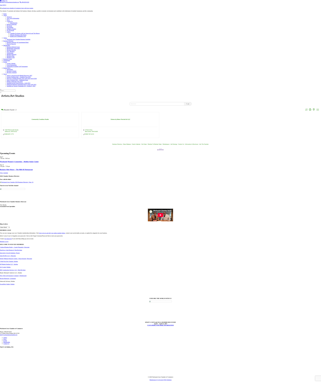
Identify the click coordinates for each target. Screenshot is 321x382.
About (5, 15)
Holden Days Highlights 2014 (18, 36)
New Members (11, 51)
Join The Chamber (204, 144)
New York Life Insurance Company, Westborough (13, 275)
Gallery (9, 32)
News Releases (127, 144)
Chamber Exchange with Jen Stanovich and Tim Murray (25, 33)
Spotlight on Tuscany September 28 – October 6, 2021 (21, 86)
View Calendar (4, 173)
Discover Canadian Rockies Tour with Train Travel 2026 (22, 78)
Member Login (11, 57)
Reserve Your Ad (11, 44)
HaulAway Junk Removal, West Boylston (11, 250)
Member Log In (4, 241)
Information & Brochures (191, 144)
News (8, 20)
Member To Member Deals (155, 144)
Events (5, 62)
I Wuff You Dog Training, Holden (9, 261)
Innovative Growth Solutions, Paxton (10, 253)
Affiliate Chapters (11, 29)
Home (5, 14)
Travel (5, 74)
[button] (2, 109)
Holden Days (6, 68)
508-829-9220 (25, 2)
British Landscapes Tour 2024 (15, 81)
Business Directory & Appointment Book (18, 42)
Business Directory (8, 41)
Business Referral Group (13, 47)
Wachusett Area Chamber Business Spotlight (18, 39)
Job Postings (10, 27)
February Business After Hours (18, 35)
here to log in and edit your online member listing (52, 233)
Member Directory (11, 54)
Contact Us (10, 5)
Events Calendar (11, 63)
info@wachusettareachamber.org (10, 2)
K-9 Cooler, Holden (5, 267)
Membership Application (13, 48)
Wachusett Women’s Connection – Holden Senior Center (19, 162)
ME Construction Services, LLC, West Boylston (12, 270)
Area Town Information (13, 18)
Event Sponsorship (12, 65)
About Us (9, 17)
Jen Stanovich (8, 238)
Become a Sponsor (12, 72)
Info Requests (13, 23)
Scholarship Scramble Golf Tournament (17, 66)
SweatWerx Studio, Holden (7, 284)
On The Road (10, 30)
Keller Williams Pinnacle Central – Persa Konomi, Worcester (16, 258)
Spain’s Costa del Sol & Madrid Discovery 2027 (19, 75)
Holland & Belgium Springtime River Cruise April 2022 (21, 84)
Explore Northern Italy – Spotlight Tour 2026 (19, 77)
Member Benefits (11, 50)
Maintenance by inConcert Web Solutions (161, 380)
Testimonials (10, 53)
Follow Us (4, 0)
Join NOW (3, 5)
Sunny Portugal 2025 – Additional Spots (17, 80)
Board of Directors (12, 24)
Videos (5, 38)
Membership (6, 45)
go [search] (188, 104)
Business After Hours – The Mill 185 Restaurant (16, 169)
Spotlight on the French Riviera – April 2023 (18, 83)
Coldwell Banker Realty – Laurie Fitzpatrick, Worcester (14, 247)
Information (10, 69)
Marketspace (166, 144)
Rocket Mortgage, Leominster (8, 278)
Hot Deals (9, 26)
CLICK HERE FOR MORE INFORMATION (160, 325)
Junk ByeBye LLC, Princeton (8, 256)
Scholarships (6, 60)
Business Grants (7, 59)
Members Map (10, 56)
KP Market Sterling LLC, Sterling (9, 264)
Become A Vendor (11, 71)
